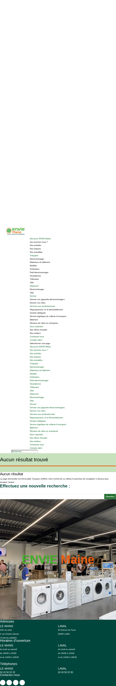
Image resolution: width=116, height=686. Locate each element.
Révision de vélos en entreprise (44, 323)
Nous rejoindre (36, 326)
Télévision (34, 279)
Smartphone (35, 276)
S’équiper (34, 255)
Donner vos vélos (37, 303)
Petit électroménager (39, 272)
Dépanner (34, 286)
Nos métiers (35, 333)
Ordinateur (34, 269)
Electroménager (37, 259)
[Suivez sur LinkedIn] (22, 682)
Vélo (32, 282)
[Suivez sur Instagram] (9, 682)
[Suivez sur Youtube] (15, 682)
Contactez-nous (37, 336)
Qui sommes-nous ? (39, 242)
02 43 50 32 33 (7, 672)
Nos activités (35, 245)
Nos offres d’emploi (38, 330)
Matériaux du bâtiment (40, 262)
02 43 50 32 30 (65, 672)
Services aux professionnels (42, 306)
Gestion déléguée (38, 313)
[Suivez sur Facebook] (2, 682)
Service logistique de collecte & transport (48, 316)
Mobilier (33, 265)
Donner (33, 296)
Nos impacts (35, 249)
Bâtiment (34, 320)
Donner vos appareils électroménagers (47, 299)
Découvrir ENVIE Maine (40, 238)
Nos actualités (36, 252)
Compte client (36, 340)
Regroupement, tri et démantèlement (46, 309)
